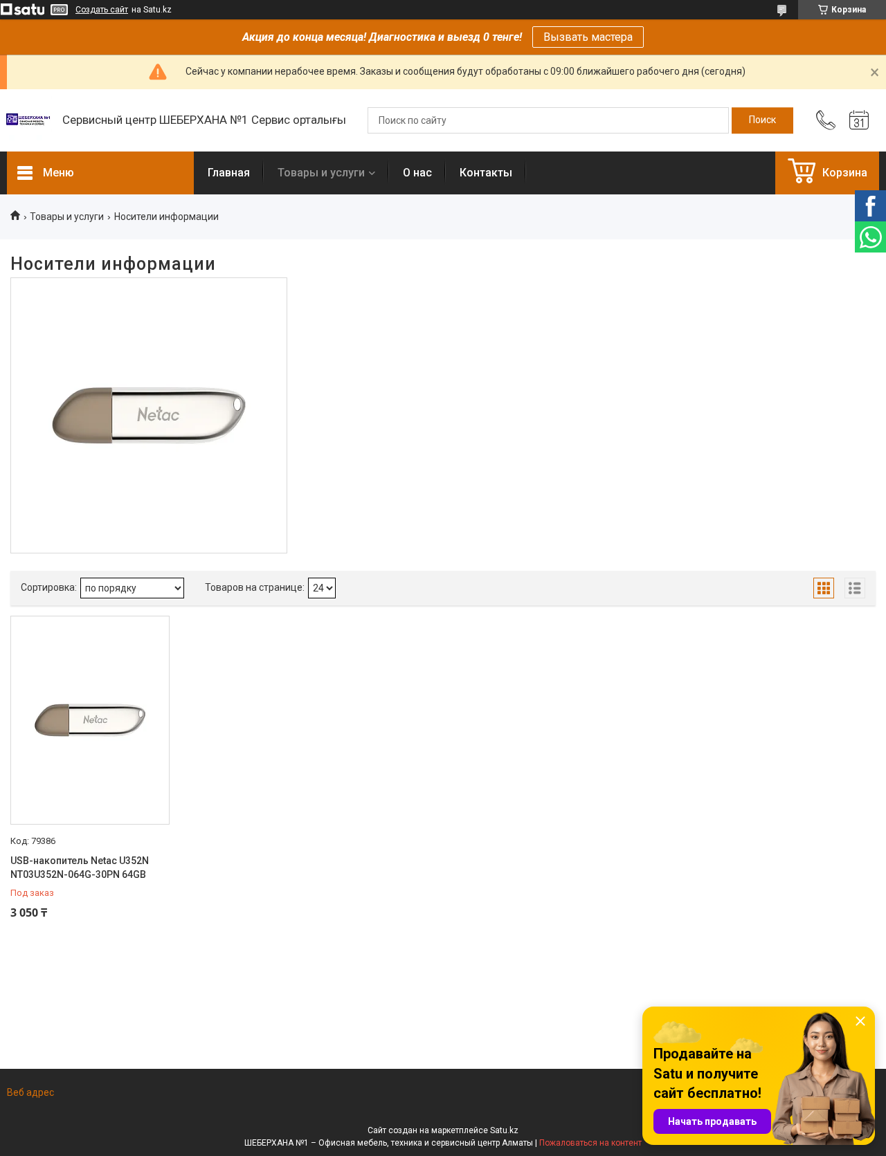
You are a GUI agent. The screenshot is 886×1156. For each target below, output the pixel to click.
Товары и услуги (321, 172)
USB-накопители (148, 328)
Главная (229, 172)
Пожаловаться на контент (590, 1143)
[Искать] (762, 120)
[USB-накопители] (148, 415)
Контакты (486, 172)
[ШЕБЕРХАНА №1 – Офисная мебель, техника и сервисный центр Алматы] (27, 120)
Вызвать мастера (588, 37)
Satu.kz (504, 1130)
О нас (417, 172)
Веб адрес (30, 1092)
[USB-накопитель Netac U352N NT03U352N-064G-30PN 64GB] (90, 720)
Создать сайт (101, 10)
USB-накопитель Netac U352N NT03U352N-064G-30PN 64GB (79, 867)
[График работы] (859, 120)
